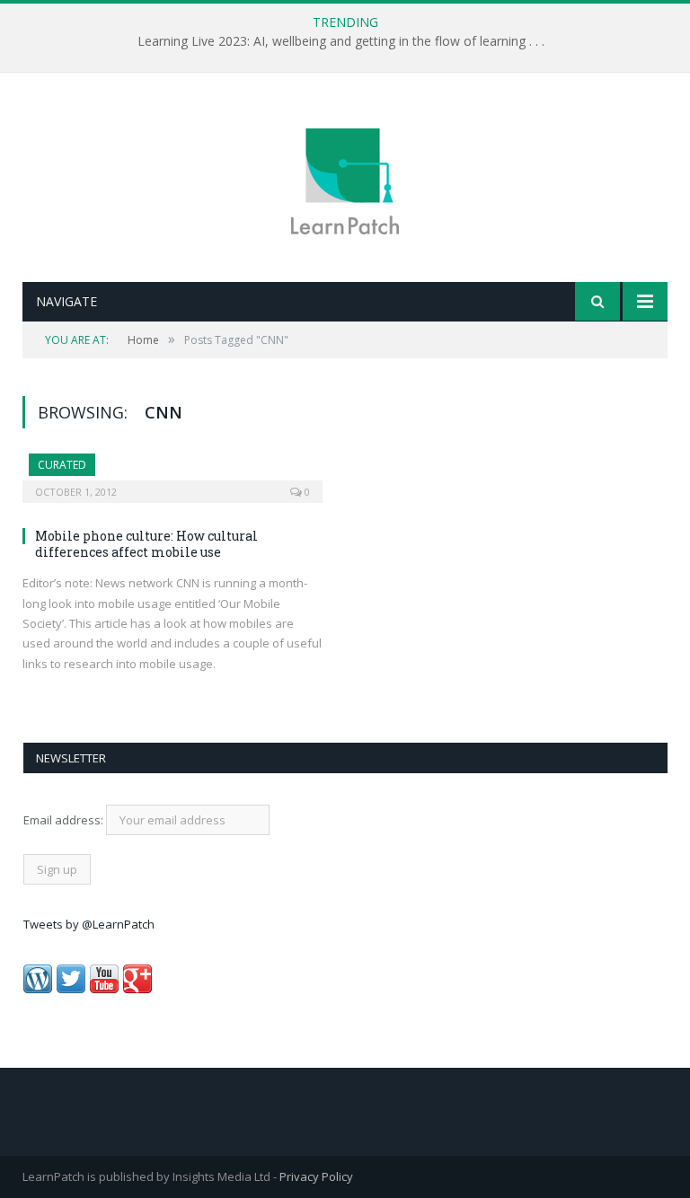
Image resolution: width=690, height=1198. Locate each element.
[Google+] (137, 989)
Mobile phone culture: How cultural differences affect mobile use (146, 543)
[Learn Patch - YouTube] (104, 989)
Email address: (64, 820)
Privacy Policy (316, 1176)
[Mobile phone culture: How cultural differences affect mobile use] (172, 472)
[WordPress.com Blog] (37, 989)
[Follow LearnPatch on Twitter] (71, 989)
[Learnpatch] (345, 179)
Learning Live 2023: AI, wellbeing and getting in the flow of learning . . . (340, 41)
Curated (62, 464)
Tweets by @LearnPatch (89, 924)
